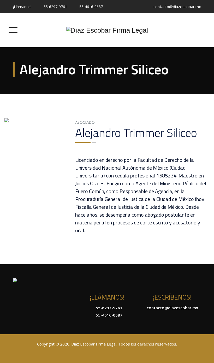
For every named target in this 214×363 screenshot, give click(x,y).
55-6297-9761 (55, 6)
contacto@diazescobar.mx (177, 6)
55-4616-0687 (91, 6)
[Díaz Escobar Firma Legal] (107, 30)
